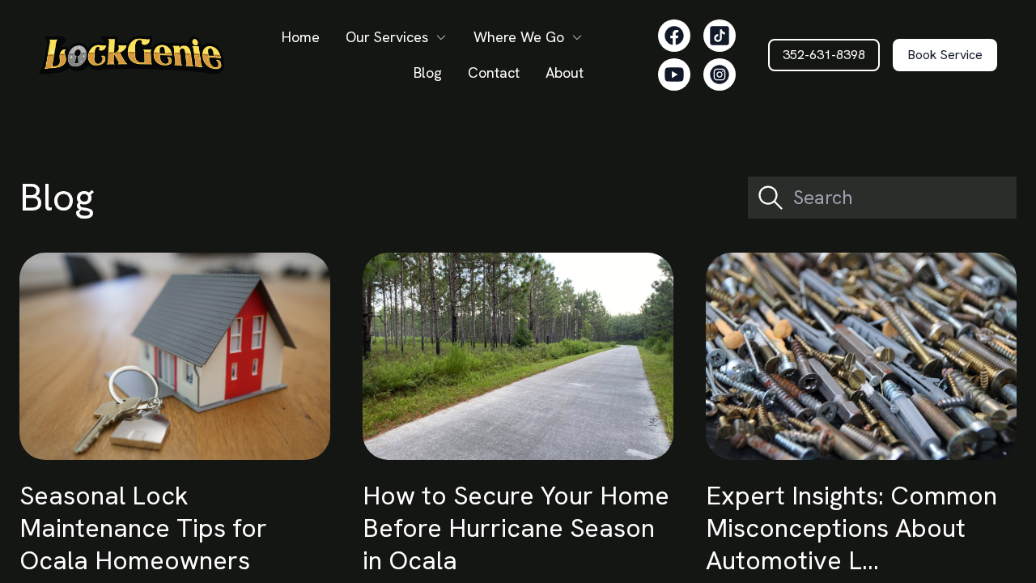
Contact (494, 72)
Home (301, 37)
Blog (428, 72)
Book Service (945, 54)
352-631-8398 (824, 54)
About (565, 72)
